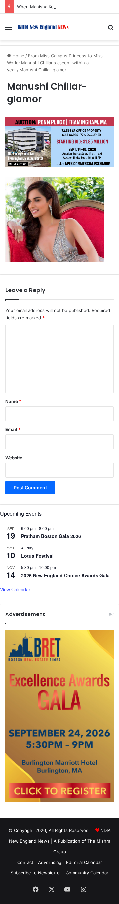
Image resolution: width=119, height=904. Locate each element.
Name (13, 401)
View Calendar (15, 589)
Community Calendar (87, 872)
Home (17, 55)
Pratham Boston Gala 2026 (51, 536)
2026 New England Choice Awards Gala (65, 575)
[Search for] (110, 29)
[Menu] (8, 29)
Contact (25, 862)
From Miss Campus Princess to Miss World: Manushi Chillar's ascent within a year (55, 62)
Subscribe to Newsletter (36, 872)
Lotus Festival (37, 555)
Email (12, 429)
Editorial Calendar (84, 862)
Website (13, 457)
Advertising (49, 862)
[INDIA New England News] (43, 27)
